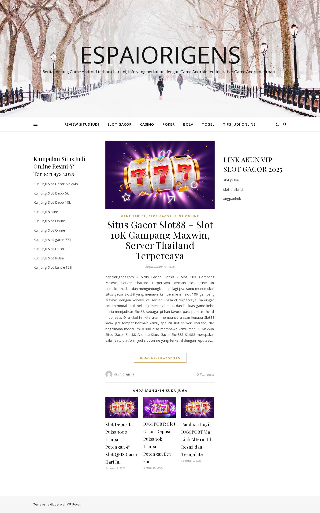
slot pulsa (231, 180)
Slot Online (56, 220)
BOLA (188, 124)
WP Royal (73, 504)
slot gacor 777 (59, 239)
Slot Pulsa (56, 258)
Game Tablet (133, 216)
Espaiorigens (160, 54)
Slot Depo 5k (58, 193)
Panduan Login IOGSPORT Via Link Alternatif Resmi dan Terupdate (196, 439)
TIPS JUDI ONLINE (239, 124)
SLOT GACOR (120, 124)
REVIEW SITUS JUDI (81, 124)
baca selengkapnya (160, 358)
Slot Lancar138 (60, 267)
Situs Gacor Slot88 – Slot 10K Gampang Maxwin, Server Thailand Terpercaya (160, 240)
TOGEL (208, 124)
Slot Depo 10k (59, 202)
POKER (169, 124)
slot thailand (233, 189)
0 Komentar (206, 374)
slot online (187, 216)
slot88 (53, 211)
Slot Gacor (56, 248)
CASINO (147, 124)
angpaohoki (232, 198)
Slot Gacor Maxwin (63, 183)
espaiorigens (124, 374)
